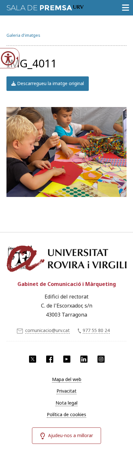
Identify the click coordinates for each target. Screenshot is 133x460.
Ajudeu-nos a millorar (70, 435)
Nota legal (66, 403)
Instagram (101, 359)
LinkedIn (83, 359)
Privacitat (66, 391)
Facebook (49, 359)
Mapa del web (66, 379)
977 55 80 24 (96, 330)
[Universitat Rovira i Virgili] (66, 259)
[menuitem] (66, 379)
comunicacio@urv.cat (47, 330)
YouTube (66, 359)
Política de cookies (66, 414)
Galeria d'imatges (23, 35)
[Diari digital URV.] (45, 6)
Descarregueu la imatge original (50, 83)
